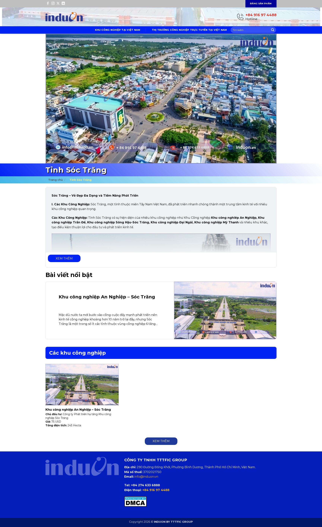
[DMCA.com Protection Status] (135, 501)
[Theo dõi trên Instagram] (53, 3)
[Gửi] (272, 30)
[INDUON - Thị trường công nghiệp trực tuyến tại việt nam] (64, 17)
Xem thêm (64, 258)
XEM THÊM (161, 441)
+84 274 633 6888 (145, 485)
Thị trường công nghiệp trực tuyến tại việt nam (189, 29)
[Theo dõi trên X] (58, 3)
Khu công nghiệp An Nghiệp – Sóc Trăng (78, 409)
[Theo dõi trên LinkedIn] (63, 3)
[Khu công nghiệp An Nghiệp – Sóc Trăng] (161, 310)
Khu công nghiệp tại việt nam (117, 29)
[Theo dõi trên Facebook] (48, 3)
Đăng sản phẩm (261, 3)
